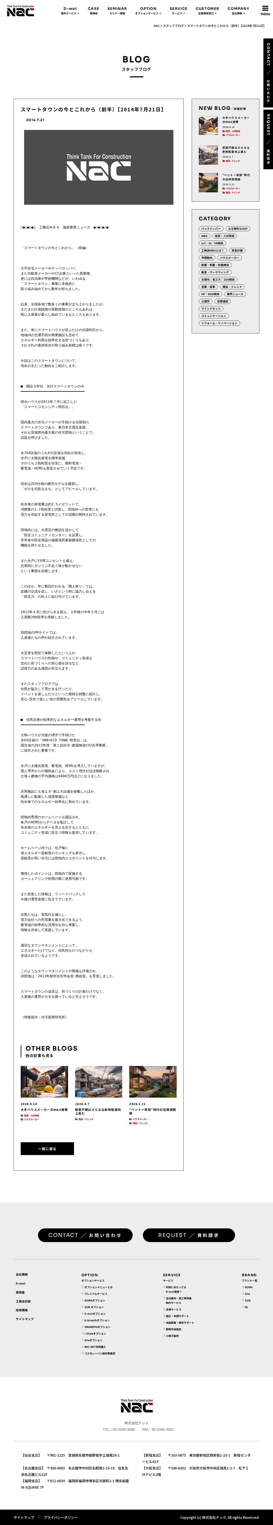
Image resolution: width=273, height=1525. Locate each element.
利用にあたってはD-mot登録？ (176, 1289)
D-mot (21, 1283)
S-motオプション (95, 1313)
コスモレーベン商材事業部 (99, 1353)
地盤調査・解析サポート (180, 1322)
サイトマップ (25, 1319)
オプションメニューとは (98, 1287)
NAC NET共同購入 (95, 1346)
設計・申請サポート (177, 1316)
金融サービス (173, 1309)
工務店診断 (23, 1301)
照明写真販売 (173, 1329)
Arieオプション (93, 1340)
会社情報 (22, 1274)
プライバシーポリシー (61, 1517)
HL (246, 1307)
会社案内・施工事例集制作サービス (179, 1300)
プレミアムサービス (95, 1293)
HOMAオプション (94, 1300)
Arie (247, 1293)
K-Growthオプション (97, 1320)
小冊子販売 (172, 1336)
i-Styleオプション (95, 1333)
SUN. (248, 1300)
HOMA (249, 1287)
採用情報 (22, 1310)
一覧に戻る (47, 1148)
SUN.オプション (94, 1307)
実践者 (20, 1292)
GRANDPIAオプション (97, 1327)
